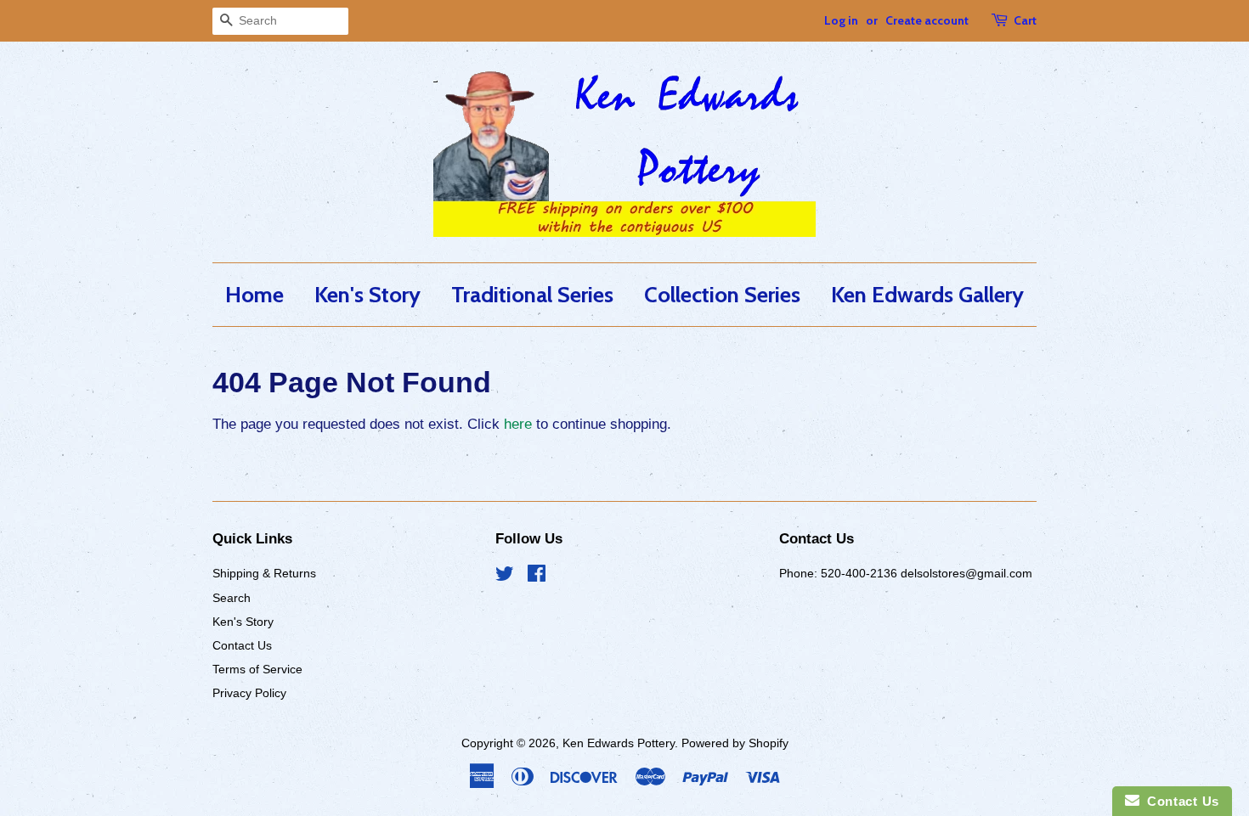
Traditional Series (532, 294)
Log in (841, 20)
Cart (1025, 20)
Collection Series (722, 294)
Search (231, 598)
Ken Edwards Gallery (927, 294)
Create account (927, 20)
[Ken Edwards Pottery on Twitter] (504, 576)
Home (254, 294)
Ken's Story (367, 294)
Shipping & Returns (264, 573)
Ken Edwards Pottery (618, 743)
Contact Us (242, 645)
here (518, 424)
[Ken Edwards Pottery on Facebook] (536, 576)
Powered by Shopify (734, 743)
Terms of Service (257, 669)
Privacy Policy (249, 693)
